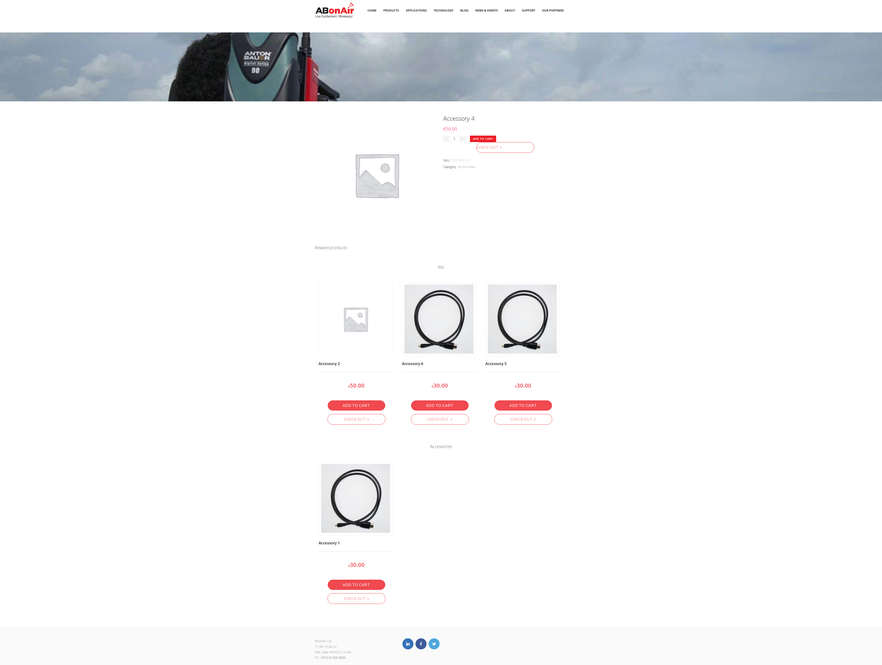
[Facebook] (421, 643)
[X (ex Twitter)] (434, 643)
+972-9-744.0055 (333, 657)
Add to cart (483, 138)
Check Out (488, 147)
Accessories (466, 167)
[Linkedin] (407, 643)
